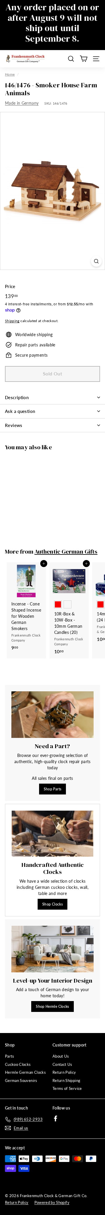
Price (10, 286)
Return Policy (64, 1072)
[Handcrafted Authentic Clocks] (52, 834)
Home (10, 74)
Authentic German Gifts (65, 551)
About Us (60, 1056)
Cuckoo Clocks (18, 1064)
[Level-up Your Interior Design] (52, 949)
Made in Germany (21, 103)
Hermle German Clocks (25, 1072)
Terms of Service (67, 1088)
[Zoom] (96, 261)
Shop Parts (53, 789)
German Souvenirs (21, 1080)
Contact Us (62, 1064)
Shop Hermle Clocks (52, 1006)
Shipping (12, 321)
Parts (9, 1056)
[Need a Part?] (52, 714)
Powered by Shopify (51, 1202)
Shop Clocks (52, 904)
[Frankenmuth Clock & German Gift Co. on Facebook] (55, 1118)
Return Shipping (66, 1080)
